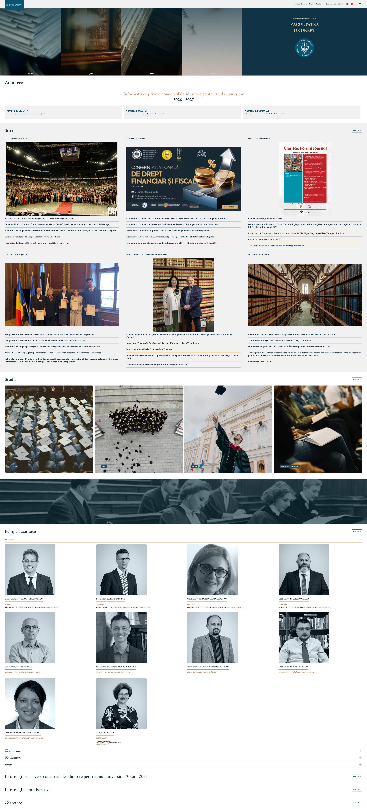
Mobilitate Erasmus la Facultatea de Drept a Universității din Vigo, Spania (162, 343)
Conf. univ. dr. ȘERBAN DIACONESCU (24, 598)
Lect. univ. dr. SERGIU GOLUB (294, 598)
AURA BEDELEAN (105, 732)
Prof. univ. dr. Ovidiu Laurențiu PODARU (208, 666)
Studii (10, 379)
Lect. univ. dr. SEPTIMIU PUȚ (110, 598)
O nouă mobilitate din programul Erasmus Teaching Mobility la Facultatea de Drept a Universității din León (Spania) (179, 336)
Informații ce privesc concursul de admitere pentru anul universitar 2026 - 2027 (76, 776)
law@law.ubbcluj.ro (52, 607)
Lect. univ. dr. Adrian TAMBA (293, 666)
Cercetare (13, 803)
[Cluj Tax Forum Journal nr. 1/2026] (305, 179)
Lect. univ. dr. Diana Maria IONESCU (23, 732)
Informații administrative (28, 790)
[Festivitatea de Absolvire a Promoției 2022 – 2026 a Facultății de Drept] (62, 179)
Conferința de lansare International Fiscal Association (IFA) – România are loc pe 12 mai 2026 (172, 242)
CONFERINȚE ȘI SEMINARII (135, 138)
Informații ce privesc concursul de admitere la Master (144, 114)
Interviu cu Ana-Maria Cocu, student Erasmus (149, 349)
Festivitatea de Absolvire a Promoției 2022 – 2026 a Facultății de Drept (39, 218)
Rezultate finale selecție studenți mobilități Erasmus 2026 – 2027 (158, 364)
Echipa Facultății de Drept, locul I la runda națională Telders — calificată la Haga (45, 340)
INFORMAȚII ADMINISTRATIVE (258, 254)
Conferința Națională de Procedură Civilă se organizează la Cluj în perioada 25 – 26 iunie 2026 (172, 224)
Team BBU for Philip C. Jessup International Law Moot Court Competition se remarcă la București (53, 352)
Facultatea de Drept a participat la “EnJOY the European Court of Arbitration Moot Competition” (53, 346)
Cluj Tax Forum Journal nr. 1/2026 (265, 218)
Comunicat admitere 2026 (260, 361)
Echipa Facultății (20, 531)
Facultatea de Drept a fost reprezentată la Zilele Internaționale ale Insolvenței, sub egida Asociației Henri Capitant (61, 230)
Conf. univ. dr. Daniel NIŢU (18, 666)
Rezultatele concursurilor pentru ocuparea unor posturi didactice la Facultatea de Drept (292, 334)
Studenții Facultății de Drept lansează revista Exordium (32, 236)
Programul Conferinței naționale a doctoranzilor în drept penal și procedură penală (167, 230)
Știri (9, 130)
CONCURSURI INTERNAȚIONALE (16, 254)
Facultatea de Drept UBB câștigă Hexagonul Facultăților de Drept (37, 242)
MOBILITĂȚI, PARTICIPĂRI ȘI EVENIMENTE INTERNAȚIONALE (147, 254)
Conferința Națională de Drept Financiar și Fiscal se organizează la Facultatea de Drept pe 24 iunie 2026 (177, 218)
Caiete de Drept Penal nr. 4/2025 (264, 239)
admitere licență (17, 111)
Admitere (14, 83)
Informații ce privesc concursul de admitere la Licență (25, 114)
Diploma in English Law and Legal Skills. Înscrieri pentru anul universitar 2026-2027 (290, 346)
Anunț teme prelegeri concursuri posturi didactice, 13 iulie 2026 (279, 340)
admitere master (136, 111)
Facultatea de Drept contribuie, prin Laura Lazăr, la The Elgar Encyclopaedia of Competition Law (296, 233)
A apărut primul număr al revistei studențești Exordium (276, 245)
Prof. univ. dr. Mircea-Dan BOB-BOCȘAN (116, 666)
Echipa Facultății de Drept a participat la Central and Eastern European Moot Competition (49, 334)
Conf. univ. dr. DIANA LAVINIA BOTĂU (207, 598)
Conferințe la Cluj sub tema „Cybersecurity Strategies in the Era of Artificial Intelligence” (170, 236)
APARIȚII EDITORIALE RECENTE (259, 138)
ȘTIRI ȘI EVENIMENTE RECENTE (16, 138)
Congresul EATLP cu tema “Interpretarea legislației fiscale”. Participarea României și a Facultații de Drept (57, 224)
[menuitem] (347, 4)
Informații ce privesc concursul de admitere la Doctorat (263, 114)
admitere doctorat (257, 111)
